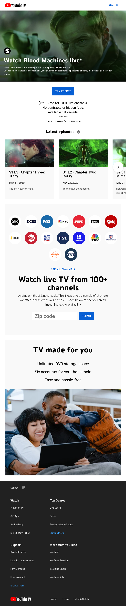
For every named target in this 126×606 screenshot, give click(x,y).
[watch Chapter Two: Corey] (83, 153)
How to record (17, 577)
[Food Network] (31, 238)
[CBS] (31, 222)
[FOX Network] (47, 222)
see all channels (63, 269)
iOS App (14, 516)
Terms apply (63, 117)
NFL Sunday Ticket (20, 533)
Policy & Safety (81, 599)
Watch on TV (17, 507)
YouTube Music (58, 569)
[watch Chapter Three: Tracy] (29, 153)
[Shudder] (7, 50)
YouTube (54, 552)
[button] (118, 167)
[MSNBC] (95, 238)
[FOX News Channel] (47, 238)
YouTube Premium (59, 560)
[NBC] (63, 222)
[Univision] (79, 238)
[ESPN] (79, 222)
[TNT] (71, 255)
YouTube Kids (57, 577)
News (53, 516)
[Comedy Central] (15, 238)
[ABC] (15, 222)
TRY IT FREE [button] (63, 91)
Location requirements (22, 560)
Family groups (17, 569)
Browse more (57, 533)
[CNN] (111, 222)
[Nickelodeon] (55, 255)
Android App (16, 524)
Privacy (53, 599)
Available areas (18, 552)
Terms (65, 599)
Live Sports (55, 507)
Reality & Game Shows (61, 524)
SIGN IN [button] (113, 5)
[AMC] (95, 222)
